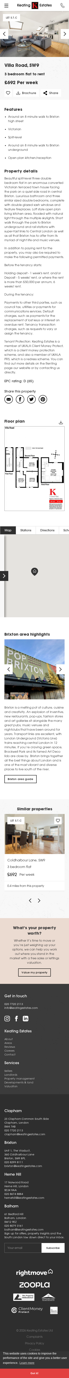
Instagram (7, 1018)
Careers (9, 1050)
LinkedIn (25, 1018)
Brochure (29, 93)
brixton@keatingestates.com (23, 1166)
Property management (19, 1078)
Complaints (34, 1337)
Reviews (9, 1047)
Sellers (8, 1071)
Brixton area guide (20, 779)
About (8, 1039)
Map (8, 530)
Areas (8, 1043)
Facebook (16, 1018)
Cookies (34, 1350)
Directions (47, 530)
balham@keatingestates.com (23, 1229)
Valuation (11, 1086)
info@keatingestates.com (21, 1008)
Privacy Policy (34, 1343)
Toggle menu (6, 5)
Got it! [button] (34, 1373)
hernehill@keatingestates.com (24, 1197)
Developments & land (18, 1082)
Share (53, 93)
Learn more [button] (27, 1362)
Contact (10, 1054)
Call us (62, 5)
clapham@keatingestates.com (24, 1134)
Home (34, 5)
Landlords (10, 1074)
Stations (25, 530)
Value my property (34, 972)
